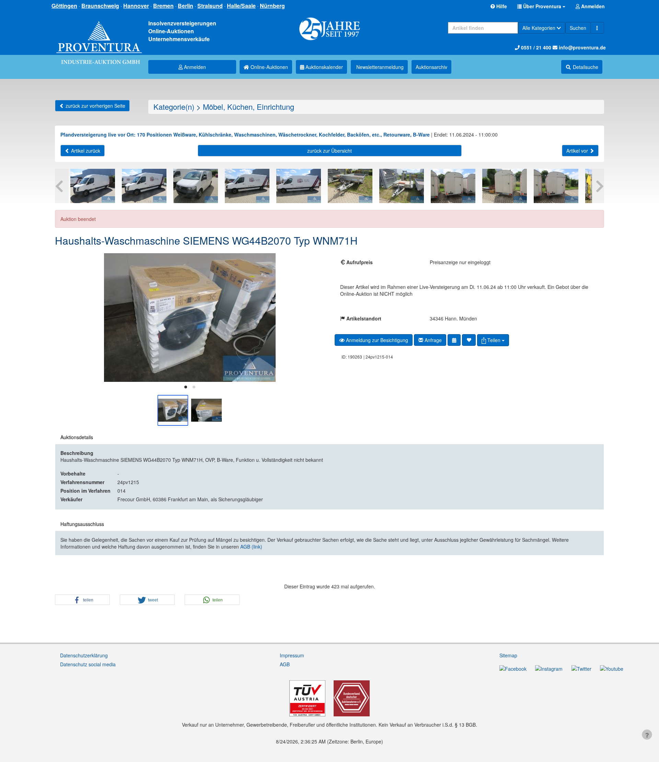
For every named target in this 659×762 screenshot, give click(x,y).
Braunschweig (100, 6)
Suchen (578, 27)
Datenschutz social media (88, 664)
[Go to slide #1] (173, 410)
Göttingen (64, 6)
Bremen (163, 6)
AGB (285, 664)
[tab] (186, 387)
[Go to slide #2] (206, 410)
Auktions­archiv (431, 66)
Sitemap (508, 655)
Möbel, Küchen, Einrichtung (248, 106)
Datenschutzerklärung (84, 655)
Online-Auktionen (268, 66)
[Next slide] (314, 317)
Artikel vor (577, 150)
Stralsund (210, 6)
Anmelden (194, 66)
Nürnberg (272, 6)
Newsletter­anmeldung (379, 66)
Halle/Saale (241, 6)
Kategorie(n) (173, 106)
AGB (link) (251, 546)
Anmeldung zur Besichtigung (376, 340)
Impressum (292, 655)
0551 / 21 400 (535, 47)
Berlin (185, 6)
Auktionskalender (323, 66)
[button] (541, 6)
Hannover (136, 6)
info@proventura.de (581, 47)
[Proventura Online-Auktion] (99, 34)
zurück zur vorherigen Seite (94, 105)
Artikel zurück (85, 150)
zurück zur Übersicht (329, 150)
